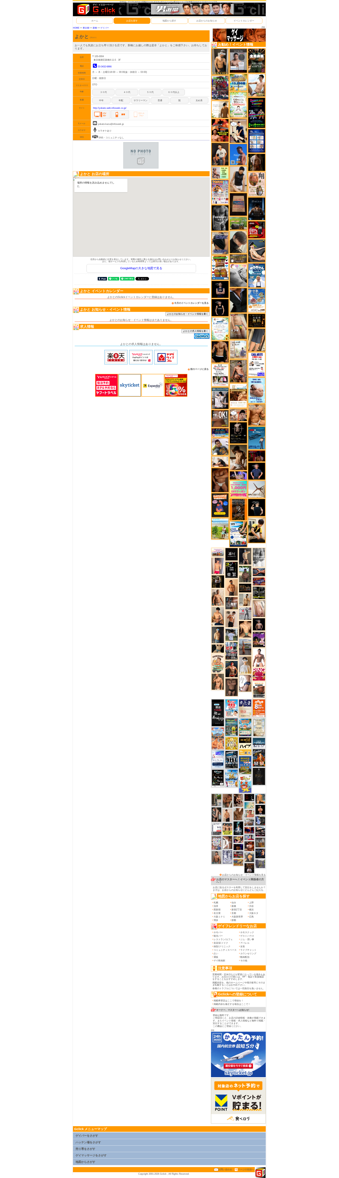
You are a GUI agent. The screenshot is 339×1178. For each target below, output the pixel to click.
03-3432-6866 (105, 66)
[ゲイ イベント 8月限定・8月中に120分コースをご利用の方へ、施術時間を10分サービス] (220, 328)
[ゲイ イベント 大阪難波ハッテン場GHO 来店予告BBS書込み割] (257, 229)
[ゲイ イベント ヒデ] (220, 351)
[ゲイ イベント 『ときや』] (257, 250)
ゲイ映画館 (219, 960)
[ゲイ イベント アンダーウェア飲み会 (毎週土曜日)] (260, 863)
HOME (76, 28)
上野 (251, 902)
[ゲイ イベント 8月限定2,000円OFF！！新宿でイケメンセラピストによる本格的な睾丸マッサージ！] (238, 275)
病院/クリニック (222, 946)
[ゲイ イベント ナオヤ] (217, 681)
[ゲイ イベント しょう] (227, 842)
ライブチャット (248, 950)
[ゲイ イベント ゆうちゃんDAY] (257, 275)
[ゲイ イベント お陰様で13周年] (238, 223)
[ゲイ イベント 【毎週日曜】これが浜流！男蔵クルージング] (238, 854)
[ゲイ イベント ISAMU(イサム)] (257, 507)
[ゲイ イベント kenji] (238, 300)
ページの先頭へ (246, 1169)
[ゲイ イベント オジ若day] (257, 364)
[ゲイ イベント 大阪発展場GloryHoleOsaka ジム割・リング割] (259, 592)
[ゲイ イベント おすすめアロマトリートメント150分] (217, 552)
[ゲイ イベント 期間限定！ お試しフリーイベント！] (238, 258)
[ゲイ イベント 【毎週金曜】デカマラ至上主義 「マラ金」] (238, 839)
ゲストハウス (247, 936)
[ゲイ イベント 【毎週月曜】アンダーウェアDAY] (249, 830)
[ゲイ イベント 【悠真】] (216, 857)
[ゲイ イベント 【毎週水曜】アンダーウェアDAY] (259, 581)
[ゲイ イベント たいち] (245, 683)
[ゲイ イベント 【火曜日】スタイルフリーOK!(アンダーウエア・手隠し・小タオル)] (220, 418)
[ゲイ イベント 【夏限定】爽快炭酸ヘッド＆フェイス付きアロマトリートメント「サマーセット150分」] (249, 805)
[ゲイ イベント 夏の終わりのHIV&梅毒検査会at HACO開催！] (231, 708)
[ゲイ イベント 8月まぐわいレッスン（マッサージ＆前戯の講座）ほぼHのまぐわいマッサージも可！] (249, 822)
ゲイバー (104, 28)
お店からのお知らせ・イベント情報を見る (244, 875)
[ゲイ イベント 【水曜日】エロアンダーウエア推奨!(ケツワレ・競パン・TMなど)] (231, 603)
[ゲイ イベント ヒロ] (245, 599)
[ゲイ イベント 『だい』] (217, 634)
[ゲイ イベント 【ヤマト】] (260, 798)
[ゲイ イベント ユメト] (217, 565)
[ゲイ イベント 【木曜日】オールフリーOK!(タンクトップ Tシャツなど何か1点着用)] (260, 842)
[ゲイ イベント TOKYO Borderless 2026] (220, 192)
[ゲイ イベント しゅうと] (227, 815)
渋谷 (251, 906)
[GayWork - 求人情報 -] (202, 336)
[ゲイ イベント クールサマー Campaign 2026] (238, 534)
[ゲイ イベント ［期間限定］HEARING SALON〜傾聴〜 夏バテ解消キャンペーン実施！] (257, 530)
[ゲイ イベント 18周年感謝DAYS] (259, 742)
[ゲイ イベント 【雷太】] (217, 597)
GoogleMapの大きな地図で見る (141, 268)
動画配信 (244, 957)
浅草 (216, 906)
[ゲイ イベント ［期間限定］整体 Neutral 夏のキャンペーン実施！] (238, 179)
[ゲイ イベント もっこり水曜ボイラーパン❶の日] (259, 657)
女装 (242, 946)
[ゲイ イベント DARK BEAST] (257, 112)
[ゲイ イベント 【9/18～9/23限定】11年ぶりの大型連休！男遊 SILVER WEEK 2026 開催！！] (260, 853)
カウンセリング (248, 953)
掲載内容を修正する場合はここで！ (232, 1004)
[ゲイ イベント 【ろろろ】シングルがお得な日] (238, 509)
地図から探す (169, 20)
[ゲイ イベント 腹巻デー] (227, 857)
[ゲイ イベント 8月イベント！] (220, 432)
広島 (251, 916)
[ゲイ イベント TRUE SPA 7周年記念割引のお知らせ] (257, 390)
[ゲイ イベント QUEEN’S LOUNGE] (259, 639)
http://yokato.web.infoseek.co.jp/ (109, 108)
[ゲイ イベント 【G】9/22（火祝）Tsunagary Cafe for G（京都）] (249, 837)
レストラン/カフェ (223, 939)
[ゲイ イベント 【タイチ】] (238, 814)
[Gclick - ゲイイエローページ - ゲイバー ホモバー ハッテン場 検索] (96, 9)
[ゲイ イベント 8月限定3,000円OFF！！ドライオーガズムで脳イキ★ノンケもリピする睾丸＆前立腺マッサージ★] (259, 571)
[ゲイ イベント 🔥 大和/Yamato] (216, 814)
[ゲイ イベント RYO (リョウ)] (260, 809)
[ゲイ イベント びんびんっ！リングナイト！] (259, 674)
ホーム (94, 20)
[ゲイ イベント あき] (238, 241)
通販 (216, 957)
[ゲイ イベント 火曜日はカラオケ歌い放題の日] (220, 505)
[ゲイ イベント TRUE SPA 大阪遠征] (220, 172)
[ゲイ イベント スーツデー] (257, 438)
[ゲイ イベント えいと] (249, 813)
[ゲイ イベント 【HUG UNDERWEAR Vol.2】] (220, 267)
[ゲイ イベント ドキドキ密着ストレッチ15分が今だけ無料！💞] (238, 432)
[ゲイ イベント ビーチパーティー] (245, 765)
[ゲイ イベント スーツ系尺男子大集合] (245, 588)
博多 (216, 920)
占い (216, 953)
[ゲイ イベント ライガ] (257, 414)
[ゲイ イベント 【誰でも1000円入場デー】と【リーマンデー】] (238, 862)
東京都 (86, 28)
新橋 (95, 28)
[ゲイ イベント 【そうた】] (245, 665)
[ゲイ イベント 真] (257, 162)
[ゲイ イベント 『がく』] (220, 154)
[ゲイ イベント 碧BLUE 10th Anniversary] (257, 208)
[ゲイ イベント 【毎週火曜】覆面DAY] (257, 455)
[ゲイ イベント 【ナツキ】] (220, 61)
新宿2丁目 (236, 909)
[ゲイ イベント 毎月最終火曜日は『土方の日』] (257, 60)
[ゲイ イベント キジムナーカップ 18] (231, 727)
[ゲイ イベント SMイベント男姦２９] (249, 797)
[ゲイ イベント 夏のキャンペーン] (238, 104)
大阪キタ (253, 913)
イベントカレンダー (244, 20)
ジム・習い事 (247, 939)
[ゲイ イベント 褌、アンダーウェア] (259, 689)
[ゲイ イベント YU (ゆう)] (259, 624)
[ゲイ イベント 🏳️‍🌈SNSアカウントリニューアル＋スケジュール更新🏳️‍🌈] (220, 109)
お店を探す (132, 20)
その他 (243, 960)
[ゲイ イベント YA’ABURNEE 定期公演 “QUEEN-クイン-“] (220, 87)
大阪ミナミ (219, 916)
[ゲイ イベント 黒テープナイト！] (260, 831)
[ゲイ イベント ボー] (216, 799)
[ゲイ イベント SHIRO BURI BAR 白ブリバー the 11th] (216, 829)
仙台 (233, 902)
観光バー (218, 936)
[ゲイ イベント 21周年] (259, 757)
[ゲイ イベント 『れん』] (245, 556)
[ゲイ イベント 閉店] (259, 727)
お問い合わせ (225, 1169)
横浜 (251, 909)
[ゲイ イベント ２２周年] (245, 783)
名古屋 (217, 913)
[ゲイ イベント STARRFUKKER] (238, 828)
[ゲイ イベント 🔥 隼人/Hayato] (217, 648)
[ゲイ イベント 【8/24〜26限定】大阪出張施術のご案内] (220, 461)
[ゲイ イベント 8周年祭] (231, 743)
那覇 (233, 920)
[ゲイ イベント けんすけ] (220, 480)
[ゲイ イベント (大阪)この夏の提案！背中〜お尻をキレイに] (220, 398)
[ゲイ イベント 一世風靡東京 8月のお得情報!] (220, 243)
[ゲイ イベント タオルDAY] (220, 217)
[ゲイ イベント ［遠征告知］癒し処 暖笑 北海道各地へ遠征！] (217, 616)
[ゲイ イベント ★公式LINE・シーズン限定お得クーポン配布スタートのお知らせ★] (238, 489)
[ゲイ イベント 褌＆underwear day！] (220, 375)
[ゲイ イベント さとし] (259, 608)
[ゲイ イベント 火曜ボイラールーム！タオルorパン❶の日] (220, 130)
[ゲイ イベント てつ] (231, 687)
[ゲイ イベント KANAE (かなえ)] (220, 307)
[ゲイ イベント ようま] (238, 371)
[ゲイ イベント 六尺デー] (245, 613)
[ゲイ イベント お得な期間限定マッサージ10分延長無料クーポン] (238, 130)
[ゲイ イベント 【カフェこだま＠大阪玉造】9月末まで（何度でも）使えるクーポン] (257, 300)
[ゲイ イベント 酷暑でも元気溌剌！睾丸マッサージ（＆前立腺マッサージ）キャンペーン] (238, 395)
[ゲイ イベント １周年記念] (257, 339)
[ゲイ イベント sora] (245, 629)
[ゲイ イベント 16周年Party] (231, 778)
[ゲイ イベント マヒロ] (249, 857)
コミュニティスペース (225, 950)
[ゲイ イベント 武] (249, 867)
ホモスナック (247, 932)
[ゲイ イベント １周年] (217, 778)
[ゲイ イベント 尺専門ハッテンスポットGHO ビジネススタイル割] (260, 820)
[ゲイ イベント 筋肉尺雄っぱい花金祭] (227, 828)
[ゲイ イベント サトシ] (231, 634)
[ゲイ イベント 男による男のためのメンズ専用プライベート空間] (257, 140)
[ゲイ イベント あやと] (227, 800)
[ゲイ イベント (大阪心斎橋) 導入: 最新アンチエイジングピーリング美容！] (238, 60)
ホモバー (218, 932)
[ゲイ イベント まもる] (238, 457)
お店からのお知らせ (206, 20)
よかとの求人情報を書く (195, 331)
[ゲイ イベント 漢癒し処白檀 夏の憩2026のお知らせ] (238, 349)
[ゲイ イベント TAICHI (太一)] (257, 471)
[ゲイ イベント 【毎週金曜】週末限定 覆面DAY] (238, 847)
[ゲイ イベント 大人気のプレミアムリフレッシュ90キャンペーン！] (238, 475)
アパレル (244, 943)
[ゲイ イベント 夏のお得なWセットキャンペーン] (238, 82)
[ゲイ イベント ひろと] (231, 618)
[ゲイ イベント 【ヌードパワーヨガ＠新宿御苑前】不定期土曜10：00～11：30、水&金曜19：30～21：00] (245, 646)
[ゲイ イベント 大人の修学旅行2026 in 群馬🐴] (217, 738)
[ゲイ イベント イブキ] (238, 326)
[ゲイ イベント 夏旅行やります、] (238, 204)
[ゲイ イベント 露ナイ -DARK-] (231, 554)
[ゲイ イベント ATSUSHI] (220, 528)
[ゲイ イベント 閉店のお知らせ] (217, 712)
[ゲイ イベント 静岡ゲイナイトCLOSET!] (216, 843)
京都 (233, 913)
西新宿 (217, 909)
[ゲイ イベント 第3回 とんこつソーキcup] (245, 727)
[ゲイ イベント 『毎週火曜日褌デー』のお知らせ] (257, 184)
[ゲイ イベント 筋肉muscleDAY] (259, 557)
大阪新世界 (237, 916)
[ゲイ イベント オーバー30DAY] (218, 663)
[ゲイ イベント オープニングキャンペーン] (257, 320)
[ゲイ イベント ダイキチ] (220, 446)
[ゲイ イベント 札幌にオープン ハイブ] (245, 746)
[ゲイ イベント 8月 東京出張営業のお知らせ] (238, 154)
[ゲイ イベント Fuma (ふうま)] (220, 289)
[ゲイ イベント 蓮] (218, 581)
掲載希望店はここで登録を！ (228, 1000)
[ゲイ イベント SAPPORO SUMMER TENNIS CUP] (231, 759)
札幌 (216, 902)
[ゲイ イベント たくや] (231, 587)
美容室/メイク (221, 943)
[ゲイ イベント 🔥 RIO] (245, 574)
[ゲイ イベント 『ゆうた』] (257, 85)
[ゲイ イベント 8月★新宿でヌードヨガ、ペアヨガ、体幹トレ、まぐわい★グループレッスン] (257, 489)
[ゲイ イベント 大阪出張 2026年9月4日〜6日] (249, 846)
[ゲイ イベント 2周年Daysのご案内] (231, 569)
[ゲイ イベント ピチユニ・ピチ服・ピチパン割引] (231, 650)
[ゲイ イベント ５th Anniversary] (217, 759)
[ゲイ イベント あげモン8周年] (259, 708)
